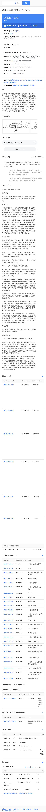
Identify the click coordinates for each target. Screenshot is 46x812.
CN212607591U (8, 637)
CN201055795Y (8, 601)
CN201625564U (8, 668)
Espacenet (16, 85)
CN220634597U (8, 672)
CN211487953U (8, 587)
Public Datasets (26, 809)
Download (29, 767)
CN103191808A (8, 410)
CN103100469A (8, 385)
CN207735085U (8, 614)
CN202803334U (8, 578)
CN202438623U (8, 657)
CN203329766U (8, 605)
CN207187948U (8, 633)
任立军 (11, 34)
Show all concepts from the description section (18, 793)
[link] (8, 774)
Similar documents (28, 80)
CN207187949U (8, 628)
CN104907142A (8, 496)
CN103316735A (8, 678)
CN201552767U (8, 620)
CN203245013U (8, 583)
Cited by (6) (10, 80)
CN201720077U (8, 624)
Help (14, 810)
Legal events (18, 80)
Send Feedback (14, 809)
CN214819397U (8, 641)
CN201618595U (8, 564)
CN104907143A (8, 461)
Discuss (32, 85)
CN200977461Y (8, 568)
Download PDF (11, 25)
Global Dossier (24, 85)
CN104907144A (8, 434)
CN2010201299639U (10, 698)
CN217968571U (8, 651)
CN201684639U (8, 610)
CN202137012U (8, 572)
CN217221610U (8, 662)
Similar (34, 25)
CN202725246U (8, 593)
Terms (36, 809)
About (4, 809)
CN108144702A (8, 518)
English (17, 31)
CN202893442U (8, 597)
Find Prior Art (24, 25)
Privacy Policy (6, 810)
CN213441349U (8, 645)
